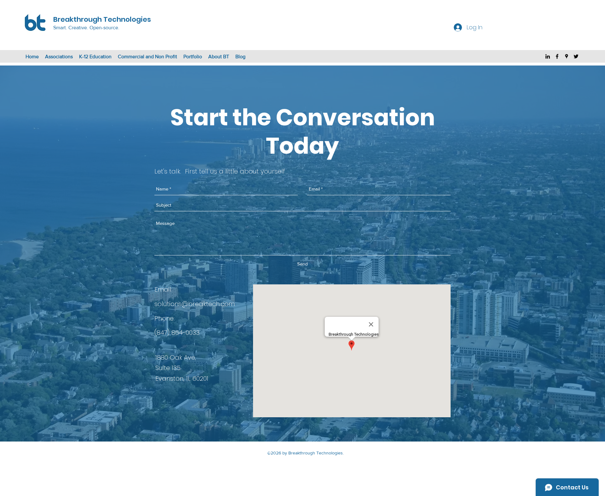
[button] (59, 56)
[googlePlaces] (566, 56)
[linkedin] (547, 56)
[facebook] (557, 56)
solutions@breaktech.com (194, 303)
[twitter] (576, 56)
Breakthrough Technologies (102, 19)
